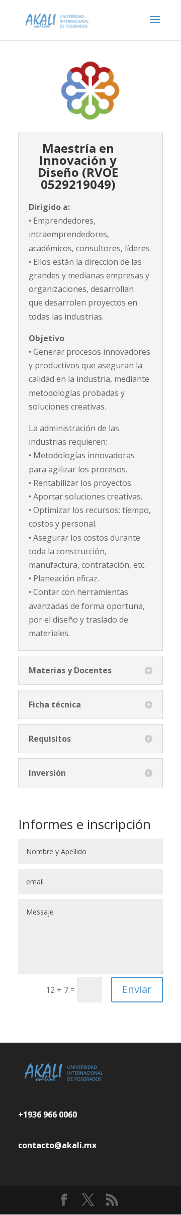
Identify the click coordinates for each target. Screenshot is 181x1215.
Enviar (137, 989)
